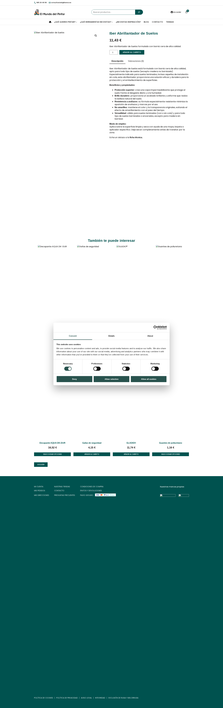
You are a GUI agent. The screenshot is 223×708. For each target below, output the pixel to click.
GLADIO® (131, 443)
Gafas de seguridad (91, 443)
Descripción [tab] (117, 61)
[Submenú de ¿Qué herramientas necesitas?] (112, 22)
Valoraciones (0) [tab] (136, 61)
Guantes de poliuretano (170, 443)
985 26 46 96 (41, 2)
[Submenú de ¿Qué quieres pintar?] (76, 22)
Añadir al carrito (132, 52)
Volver (40, 464)
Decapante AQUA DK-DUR (52, 443)
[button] (95, 35)
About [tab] (150, 336)
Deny (74, 379)
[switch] (97, 369)
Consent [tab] (73, 336)
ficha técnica (136, 137)
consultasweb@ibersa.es (61, 2)
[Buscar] (139, 12)
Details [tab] (111, 336)
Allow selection (111, 379)
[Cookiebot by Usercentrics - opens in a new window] (155, 327)
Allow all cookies (148, 379)
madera (173, 116)
